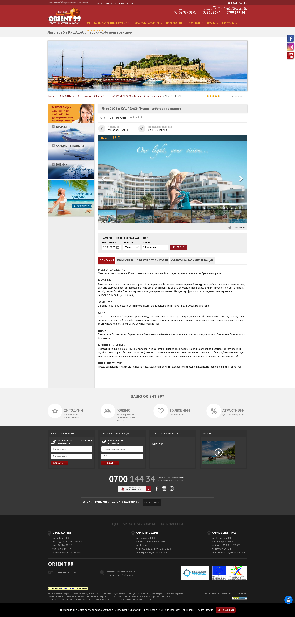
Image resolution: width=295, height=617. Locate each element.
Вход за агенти (239, 3)
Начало (51, 96)
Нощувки (128, 242)
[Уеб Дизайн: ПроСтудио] (239, 598)
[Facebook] (291, 42)
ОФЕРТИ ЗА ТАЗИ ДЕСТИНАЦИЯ (192, 260)
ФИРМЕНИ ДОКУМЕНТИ (129, 3)
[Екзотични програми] (71, 216)
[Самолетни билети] (71, 159)
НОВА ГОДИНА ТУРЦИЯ (147, 23)
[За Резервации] (71, 122)
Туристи (146, 242)
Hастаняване (109, 242)
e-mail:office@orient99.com (67, 552)
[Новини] (71, 178)
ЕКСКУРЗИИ (94, 30)
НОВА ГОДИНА (174, 23)
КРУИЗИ (211, 23)
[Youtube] (291, 59)
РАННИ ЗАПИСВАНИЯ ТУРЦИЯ (111, 23)
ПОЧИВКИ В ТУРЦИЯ (69, 96)
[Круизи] (71, 141)
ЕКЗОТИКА (228, 23)
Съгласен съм (225, 609)
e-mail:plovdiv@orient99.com (151, 552)
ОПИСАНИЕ (107, 260)
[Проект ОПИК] (229, 573)
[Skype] (134, 490)
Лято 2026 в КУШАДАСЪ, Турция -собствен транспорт (135, 96)
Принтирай (239, 226)
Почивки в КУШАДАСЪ (94, 96)
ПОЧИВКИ (195, 23)
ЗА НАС (100, 3)
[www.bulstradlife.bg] (68, 589)
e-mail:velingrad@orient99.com (228, 552)
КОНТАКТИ (111, 3)
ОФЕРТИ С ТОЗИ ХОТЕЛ (152, 260)
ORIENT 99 (157, 444)
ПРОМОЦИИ (125, 260)
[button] (241, 178)
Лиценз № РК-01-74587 (66, 572)
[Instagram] (291, 50)
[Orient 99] (64, 25)
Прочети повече (205, 609)
